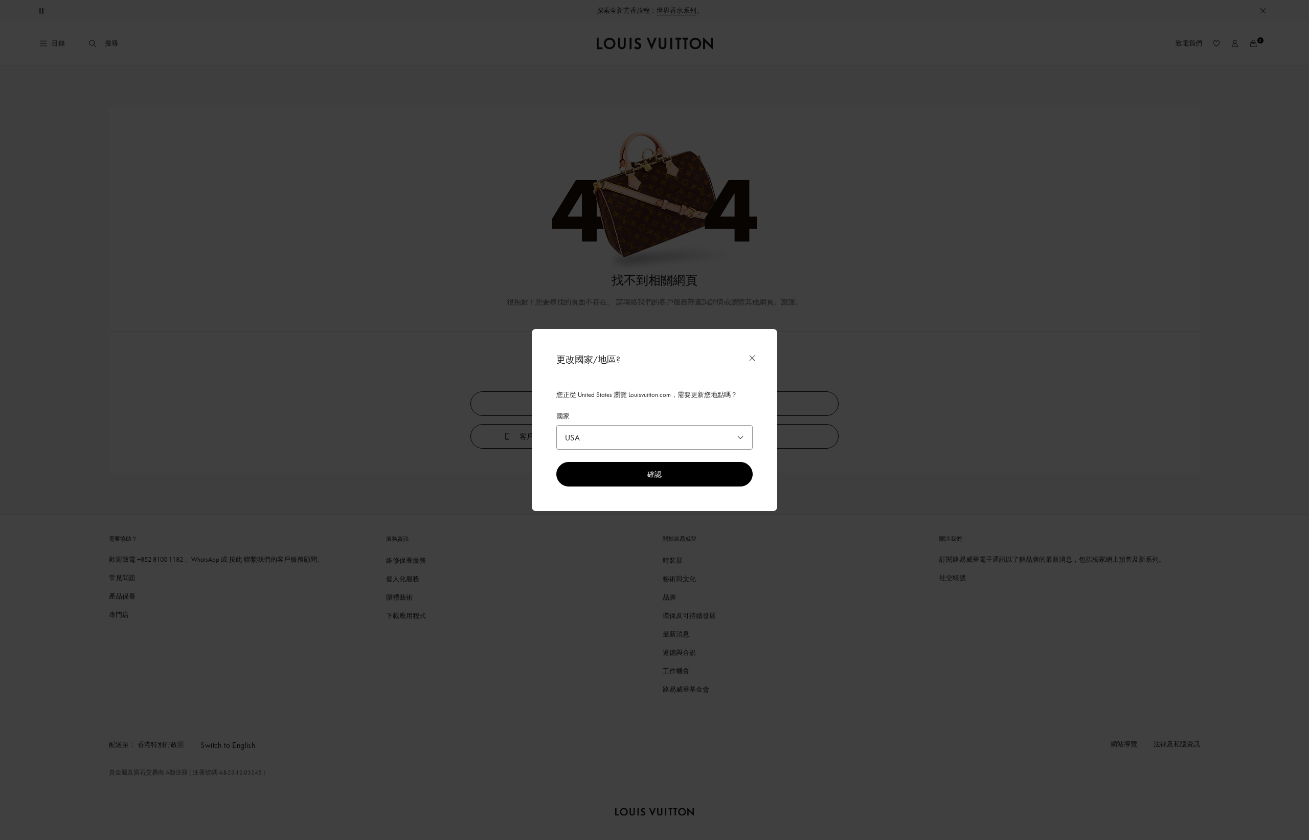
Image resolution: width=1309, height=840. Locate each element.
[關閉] (752, 358)
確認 (654, 474)
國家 (563, 416)
